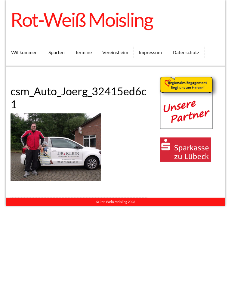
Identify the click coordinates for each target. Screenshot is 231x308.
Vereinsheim (115, 52)
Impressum (150, 52)
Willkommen (24, 52)
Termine (83, 52)
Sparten (56, 52)
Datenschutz (186, 52)
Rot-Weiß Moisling (82, 19)
